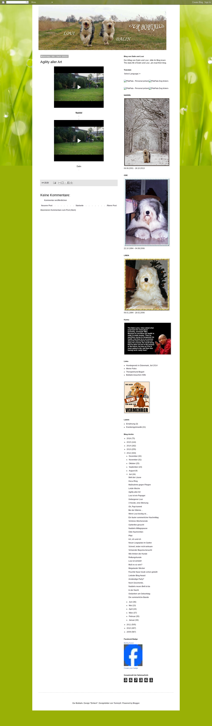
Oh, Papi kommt (135, 507)
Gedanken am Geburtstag (139, 594)
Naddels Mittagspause (138, 528)
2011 (129, 625)
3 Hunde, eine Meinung (138, 503)
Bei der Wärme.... (136, 510)
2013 (129, 449)
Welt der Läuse (135, 477)
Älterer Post (112, 205)
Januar (132, 620)
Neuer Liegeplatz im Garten (140, 543)
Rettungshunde (135, 557)
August (132, 471)
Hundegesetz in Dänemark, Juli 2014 (142, 365)
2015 (129, 442)
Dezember (133, 456)
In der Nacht (134, 590)
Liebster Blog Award (137, 575)
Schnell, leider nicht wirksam (141, 546)
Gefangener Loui (136, 499)
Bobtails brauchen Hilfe (136, 375)
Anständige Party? (136, 579)
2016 (129, 438)
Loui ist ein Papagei (137, 496)
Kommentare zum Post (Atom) (63, 210)
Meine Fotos (131, 369)
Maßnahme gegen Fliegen (140, 485)
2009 (129, 632)
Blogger (136, 703)
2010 (129, 628)
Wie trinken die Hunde (138, 554)
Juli (130, 474)
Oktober (132, 463)
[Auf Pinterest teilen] (71, 182)
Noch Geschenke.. (136, 583)
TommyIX (117, 703)
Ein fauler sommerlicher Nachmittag (144, 517)
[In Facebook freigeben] (68, 182)
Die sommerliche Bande (139, 597)
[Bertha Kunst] (133, 665)
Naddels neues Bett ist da (139, 586)
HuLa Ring (133, 481)
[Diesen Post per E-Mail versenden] (59, 182)
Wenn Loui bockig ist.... (138, 514)
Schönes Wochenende (138, 521)
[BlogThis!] (62, 182)
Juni (131, 602)
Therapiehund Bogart (135, 372)
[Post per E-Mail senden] (54, 183)
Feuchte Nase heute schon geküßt (143, 572)
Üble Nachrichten (136, 532)
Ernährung (130, 424)
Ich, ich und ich (135, 539)
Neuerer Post (46, 205)
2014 (129, 446)
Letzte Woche (134, 488)
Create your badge (131, 668)
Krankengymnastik (134, 427)
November (133, 460)
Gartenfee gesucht (136, 525)
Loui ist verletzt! (135, 561)
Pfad (130, 536)
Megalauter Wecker (137, 568)
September (134, 467)
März (131, 613)
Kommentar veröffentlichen (55, 200)
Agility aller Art (134, 492)
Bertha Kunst (129, 643)
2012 (129, 453)
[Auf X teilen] (65, 182)
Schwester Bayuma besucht (140, 550)
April (131, 609)
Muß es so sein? (135, 565)
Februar (132, 616)
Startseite (79, 205)
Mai (130, 605)
